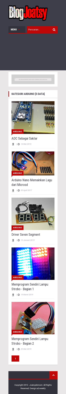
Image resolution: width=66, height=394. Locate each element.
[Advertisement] (33, 52)
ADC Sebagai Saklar (24, 138)
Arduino (17, 131)
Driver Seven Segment (26, 234)
